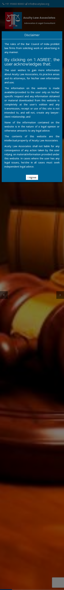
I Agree (32, 177)
